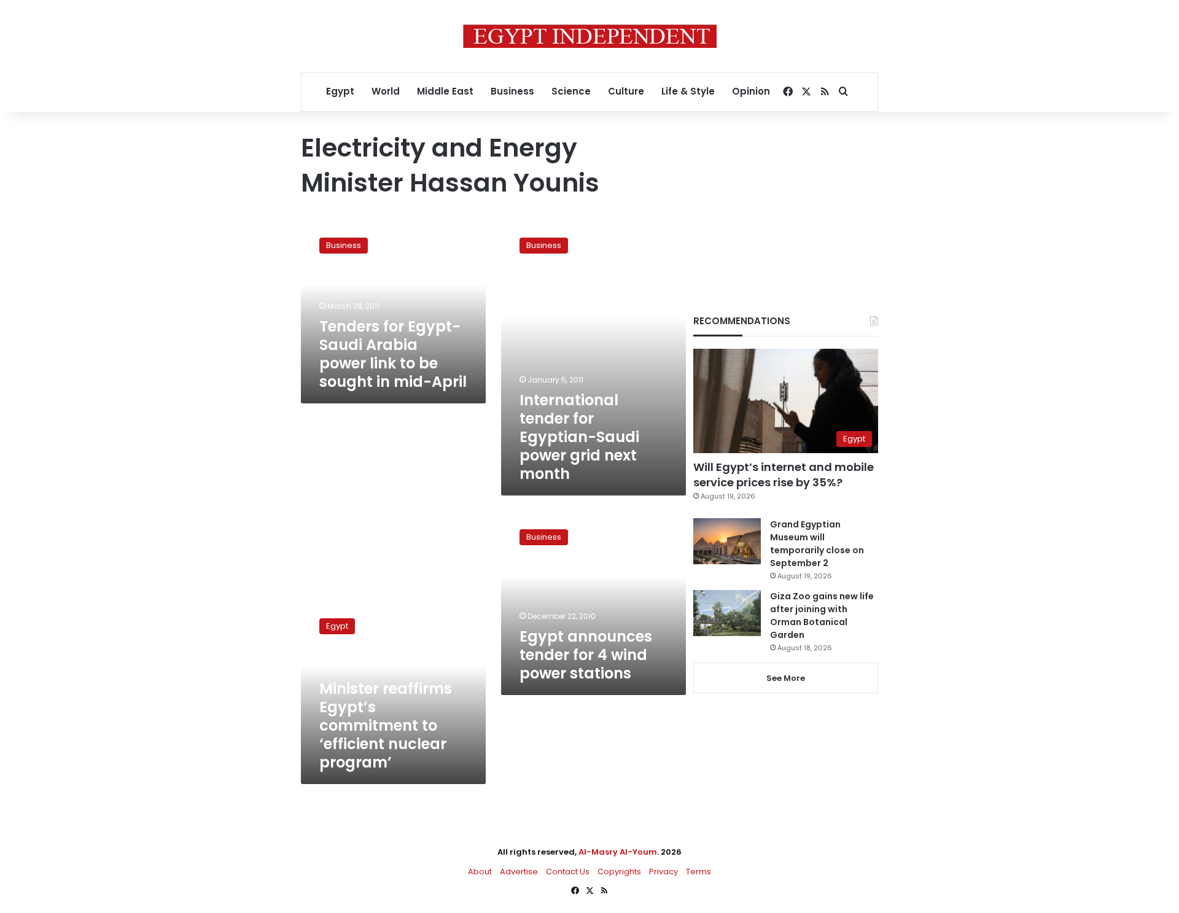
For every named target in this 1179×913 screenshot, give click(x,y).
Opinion (751, 91)
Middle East (445, 91)
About (480, 871)
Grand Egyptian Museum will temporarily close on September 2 (817, 543)
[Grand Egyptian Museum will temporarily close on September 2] (727, 541)
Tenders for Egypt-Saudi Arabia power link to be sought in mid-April (393, 354)
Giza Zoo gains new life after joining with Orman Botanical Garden (822, 615)
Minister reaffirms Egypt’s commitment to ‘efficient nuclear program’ (385, 725)
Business (512, 91)
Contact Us (568, 871)
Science (571, 91)
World (386, 91)
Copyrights (619, 871)
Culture (626, 91)
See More (785, 678)
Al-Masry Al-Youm (617, 852)
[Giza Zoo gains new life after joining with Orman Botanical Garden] (727, 613)
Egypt (340, 91)
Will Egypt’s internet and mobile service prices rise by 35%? (783, 474)
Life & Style (688, 91)
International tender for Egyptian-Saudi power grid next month (579, 437)
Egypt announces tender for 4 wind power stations (585, 654)
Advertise (519, 871)
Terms (698, 871)
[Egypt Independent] (590, 36)
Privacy (663, 871)
